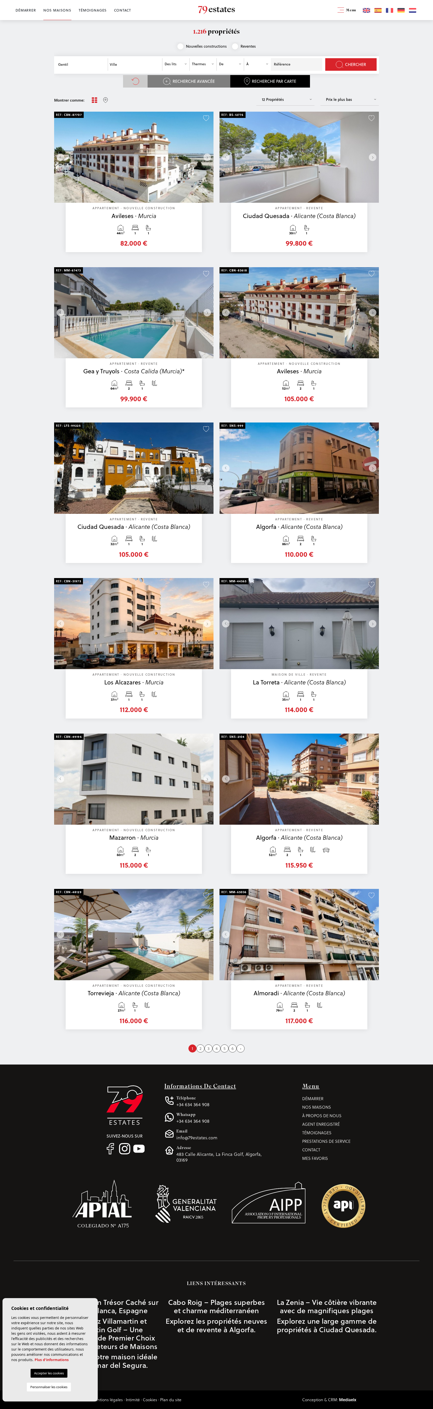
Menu (350, 10)
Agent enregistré (321, 1124)
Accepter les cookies (49, 1373)
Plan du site (170, 1399)
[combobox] (82, 64)
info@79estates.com (196, 1134)
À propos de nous (322, 1115)
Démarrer (26, 10)
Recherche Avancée (194, 81)
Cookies (150, 1399)
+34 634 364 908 (192, 1101)
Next (208, 157)
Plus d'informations (52, 1359)
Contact (122, 10)
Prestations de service (326, 1141)
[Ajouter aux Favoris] (206, 118)
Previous (59, 157)
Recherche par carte (274, 81)
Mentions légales (107, 1399)
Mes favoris (315, 1158)
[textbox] (83, 64)
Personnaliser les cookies (48, 1387)
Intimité (133, 1399)
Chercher (355, 64)
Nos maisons (57, 10)
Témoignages (93, 10)
